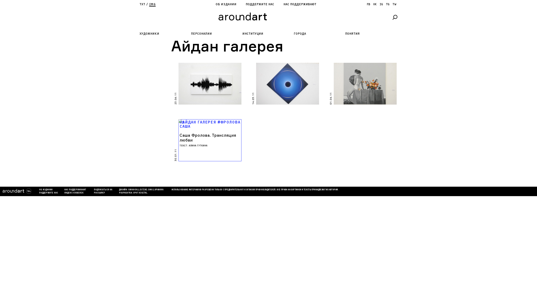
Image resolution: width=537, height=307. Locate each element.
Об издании (226, 4)
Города (300, 33)
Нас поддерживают (299, 4)
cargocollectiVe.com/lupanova (145, 190)
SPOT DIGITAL (140, 193)
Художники (149, 33)
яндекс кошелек (74, 193)
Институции (252, 33)
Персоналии (201, 33)
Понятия (352, 33)
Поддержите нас (260, 4)
